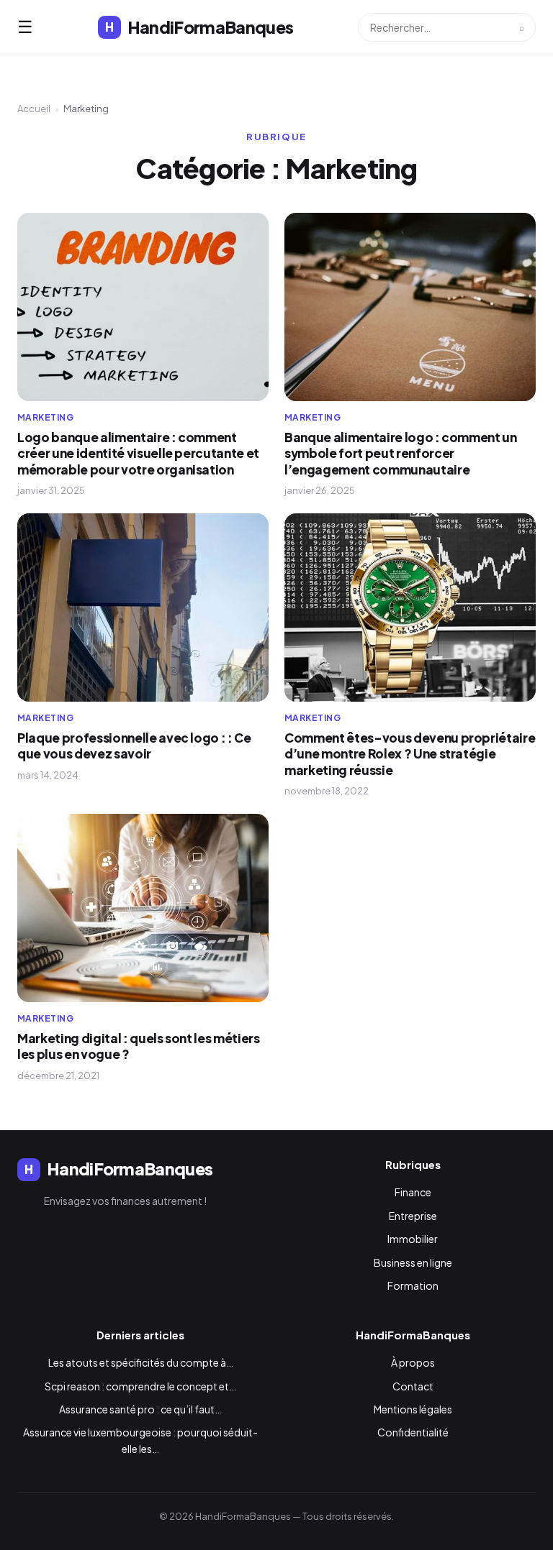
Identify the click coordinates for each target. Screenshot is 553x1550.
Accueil (33, 108)
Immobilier (412, 1238)
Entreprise (413, 1215)
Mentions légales (413, 1409)
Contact (412, 1386)
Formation (413, 1285)
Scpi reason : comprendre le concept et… (140, 1386)
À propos (413, 1362)
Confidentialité (413, 1432)
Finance (413, 1192)
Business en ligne (413, 1262)
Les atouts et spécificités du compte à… (140, 1362)
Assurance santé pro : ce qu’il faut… (140, 1409)
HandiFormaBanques (199, 27)
